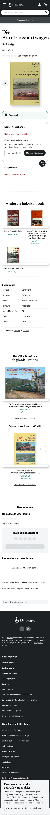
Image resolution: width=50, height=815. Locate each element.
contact (10, 638)
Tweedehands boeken (25, 20)
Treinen (26, 330)
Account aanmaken (10, 705)
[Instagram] (28, 629)
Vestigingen (7, 762)
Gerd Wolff (7, 50)
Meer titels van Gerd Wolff (25, 484)
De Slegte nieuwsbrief (11, 773)
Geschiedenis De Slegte (12, 730)
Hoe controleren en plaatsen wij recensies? (20, 588)
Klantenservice (9, 656)
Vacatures (6, 767)
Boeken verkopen (9, 673)
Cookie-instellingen (33, 808)
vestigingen (18, 640)
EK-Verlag (26, 295)
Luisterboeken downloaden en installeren (19, 700)
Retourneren (7, 689)
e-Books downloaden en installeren (17, 694)
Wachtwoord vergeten (11, 710)
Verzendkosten (8, 751)
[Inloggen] (39, 5)
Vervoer (17, 330)
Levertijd (5, 684)
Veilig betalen (7, 746)
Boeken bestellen (9, 663)
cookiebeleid (37, 803)
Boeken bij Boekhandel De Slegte (16, 741)
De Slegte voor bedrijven (12, 716)
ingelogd (38, 582)
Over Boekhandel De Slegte (16, 724)
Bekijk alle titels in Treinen (25, 418)
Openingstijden (8, 679)
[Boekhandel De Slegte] (16, 4)
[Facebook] (22, 629)
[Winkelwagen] (46, 5)
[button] (4, 20)
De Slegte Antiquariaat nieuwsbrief (16, 778)
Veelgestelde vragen (10, 757)
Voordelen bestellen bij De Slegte (16, 735)
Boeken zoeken (8, 668)
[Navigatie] (4, 5)
